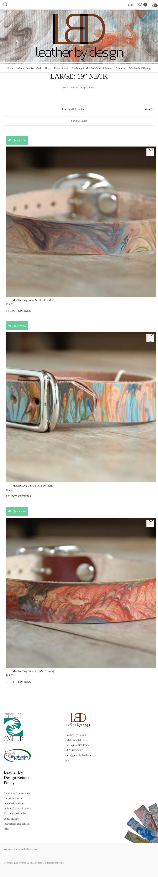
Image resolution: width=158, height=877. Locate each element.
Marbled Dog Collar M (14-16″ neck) (33, 485)
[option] (81, 222)
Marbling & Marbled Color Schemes (92, 68)
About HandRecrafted (29, 68)
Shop (47, 68)
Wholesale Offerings (140, 68)
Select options (18, 310)
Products (75, 87)
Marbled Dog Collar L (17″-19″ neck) (33, 671)
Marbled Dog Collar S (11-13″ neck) (33, 300)
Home (10, 68)
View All (149, 109)
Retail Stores (61, 68)
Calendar (120, 68)
